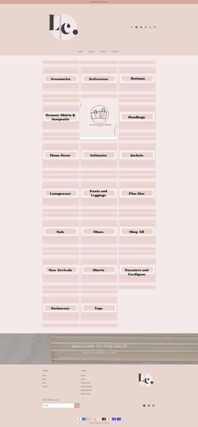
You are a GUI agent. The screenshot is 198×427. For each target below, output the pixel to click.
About (44, 379)
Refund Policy (85, 394)
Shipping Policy (86, 390)
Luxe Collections (97, 423)
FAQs (83, 379)
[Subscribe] (76, 405)
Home (44, 375)
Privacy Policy (85, 383)
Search (83, 375)
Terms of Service (86, 386)
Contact (45, 386)
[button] (132, 27)
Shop (44, 383)
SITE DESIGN (105, 423)
